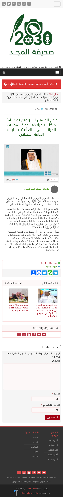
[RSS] (4, 4)
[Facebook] (14, 4)
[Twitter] (9, 4)
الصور (36, 451)
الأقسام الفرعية (32, 432)
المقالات (35, 437)
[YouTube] (19, 4)
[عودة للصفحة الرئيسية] (31, 37)
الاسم (56, 393)
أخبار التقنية (53, 450)
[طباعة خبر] (48, 180)
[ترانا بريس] (16, 493)
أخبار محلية (43, 263)
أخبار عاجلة (53, 94)
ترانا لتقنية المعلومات (29, 493)
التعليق (56, 361)
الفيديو (35, 442)
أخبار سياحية (53, 459)
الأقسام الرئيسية (54, 434)
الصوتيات (34, 447)
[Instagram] (24, 4)
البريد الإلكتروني (50, 405)
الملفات (35, 456)
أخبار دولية (53, 445)
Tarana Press (31, 488)
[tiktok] (29, 4)
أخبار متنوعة (53, 454)
